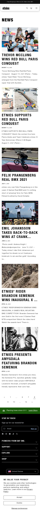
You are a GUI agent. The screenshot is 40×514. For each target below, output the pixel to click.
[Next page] (32, 402)
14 (26, 402)
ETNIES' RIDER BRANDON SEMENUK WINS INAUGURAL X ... (19, 296)
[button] (27, 8)
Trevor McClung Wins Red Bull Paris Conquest (20, 60)
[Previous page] (4, 397)
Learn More (33, 410)
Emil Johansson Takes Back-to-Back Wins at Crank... (20, 233)
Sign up (34, 429)
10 (14, 402)
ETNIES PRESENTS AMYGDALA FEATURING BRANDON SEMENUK (19, 361)
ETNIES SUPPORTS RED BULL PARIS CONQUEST (17, 120)
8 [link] (34, 397)
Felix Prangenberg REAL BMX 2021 (19, 178)
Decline (19, 503)
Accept (19, 497)
